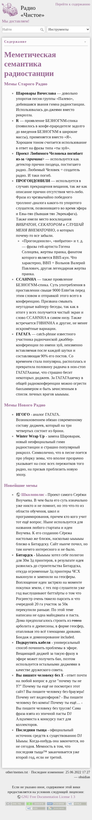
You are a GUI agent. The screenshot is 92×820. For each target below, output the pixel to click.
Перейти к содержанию (72, 4)
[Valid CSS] (36, 808)
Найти (42, 29)
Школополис (32, 494)
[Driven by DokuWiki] (56, 808)
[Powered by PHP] (56, 803)
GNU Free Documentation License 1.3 (48, 797)
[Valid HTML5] (77, 803)
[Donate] (36, 803)
